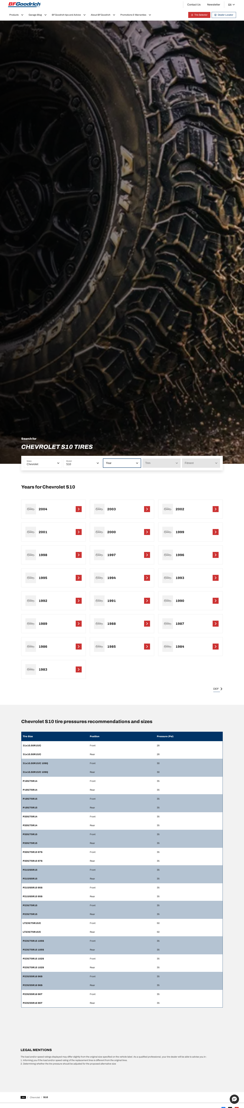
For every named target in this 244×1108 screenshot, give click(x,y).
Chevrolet (35, 1097)
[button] (58, 463)
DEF (216, 688)
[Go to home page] (24, 5)
